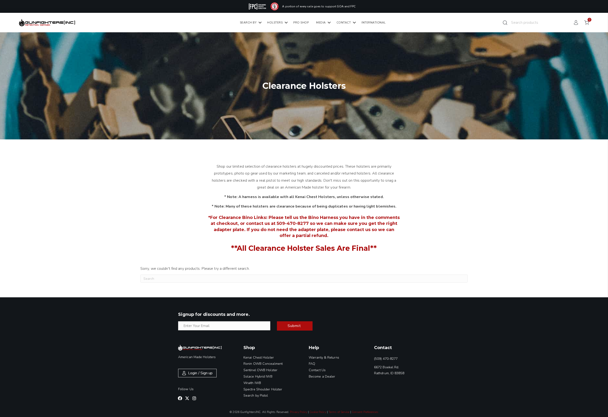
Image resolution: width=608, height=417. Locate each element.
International (373, 22)
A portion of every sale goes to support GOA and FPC (319, 6)
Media (321, 22)
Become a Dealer (322, 376)
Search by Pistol (255, 395)
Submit (294, 325)
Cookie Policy (317, 412)
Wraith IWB (252, 383)
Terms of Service (339, 412)
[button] (180, 398)
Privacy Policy (298, 412)
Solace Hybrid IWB (257, 376)
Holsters (275, 22)
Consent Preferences (365, 412)
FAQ (312, 363)
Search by (248, 22)
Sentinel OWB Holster (260, 370)
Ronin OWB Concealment (263, 363)
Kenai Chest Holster (258, 357)
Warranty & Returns (324, 357)
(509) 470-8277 (386, 358)
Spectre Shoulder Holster (262, 389)
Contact (344, 22)
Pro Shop (301, 22)
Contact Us (317, 370)
